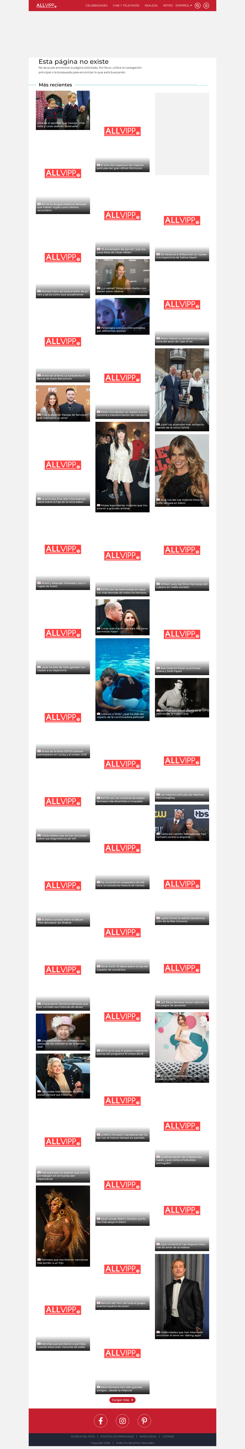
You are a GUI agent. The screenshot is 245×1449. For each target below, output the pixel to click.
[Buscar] (198, 5)
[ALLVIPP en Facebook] (101, 1420)
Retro (168, 5)
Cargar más (121, 1400)
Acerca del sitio (83, 1436)
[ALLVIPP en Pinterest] (144, 1420)
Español (183, 5)
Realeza (151, 5)
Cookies (168, 1436)
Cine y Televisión (126, 5)
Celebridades (96, 5)
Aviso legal (148, 1436)
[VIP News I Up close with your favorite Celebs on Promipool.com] (59, 5)
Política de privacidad (117, 1436)
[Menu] (206, 5)
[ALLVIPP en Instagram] (122, 1420)
